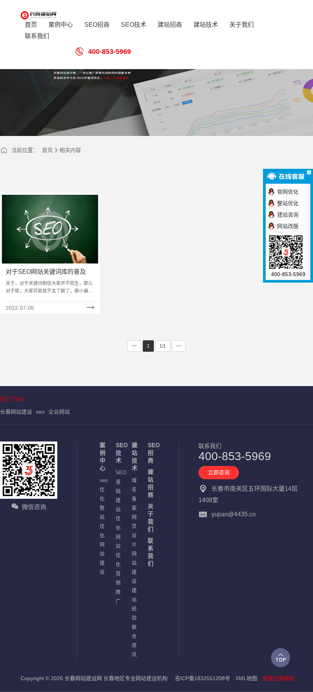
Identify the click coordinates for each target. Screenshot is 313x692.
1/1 (163, 346)
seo (40, 412)
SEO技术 (120, 453)
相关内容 (70, 150)
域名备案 (134, 494)
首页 (47, 150)
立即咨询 (218, 472)
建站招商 (150, 483)
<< (134, 346)
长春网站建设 (16, 412)
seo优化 (104, 489)
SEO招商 (152, 453)
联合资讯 (134, 640)
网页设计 (134, 530)
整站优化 (102, 521)
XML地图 (246, 678)
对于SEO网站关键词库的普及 (46, 271)
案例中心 (102, 456)
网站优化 (118, 550)
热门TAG (12, 399)
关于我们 (150, 517)
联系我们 (150, 552)
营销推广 (118, 587)
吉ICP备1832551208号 (202, 678)
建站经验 (134, 604)
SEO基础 (120, 482)
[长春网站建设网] (43, 15)
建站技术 (134, 456)
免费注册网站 (279, 678)
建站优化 (118, 513)
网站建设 (102, 558)
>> (178, 346)
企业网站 (59, 412)
